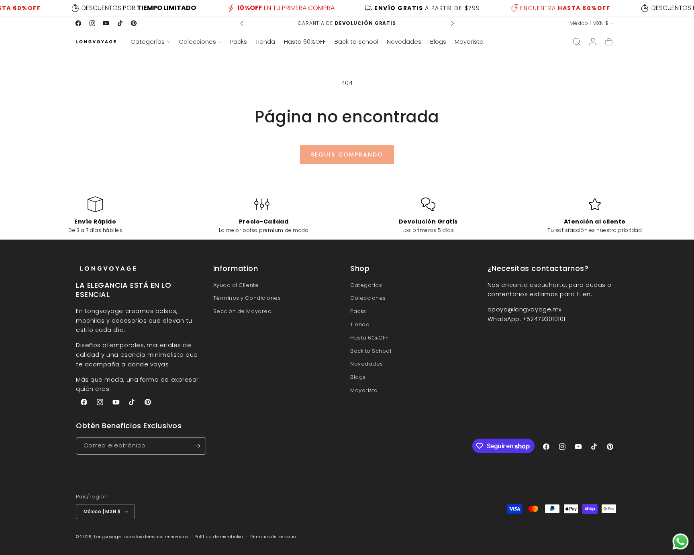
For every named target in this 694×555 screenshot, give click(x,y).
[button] (150, 41)
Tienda (359, 324)
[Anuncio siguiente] (452, 23)
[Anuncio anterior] (242, 23)
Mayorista (364, 390)
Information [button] (235, 268)
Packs (358, 311)
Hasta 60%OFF (369, 337)
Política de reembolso (218, 536)
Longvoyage (107, 536)
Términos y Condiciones (247, 298)
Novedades (366, 363)
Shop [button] (359, 268)
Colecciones (368, 298)
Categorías (366, 285)
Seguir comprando (347, 154)
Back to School (371, 351)
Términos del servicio (273, 536)
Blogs (358, 377)
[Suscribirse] (198, 446)
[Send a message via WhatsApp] (680, 541)
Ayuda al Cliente (236, 285)
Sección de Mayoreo (242, 311)
